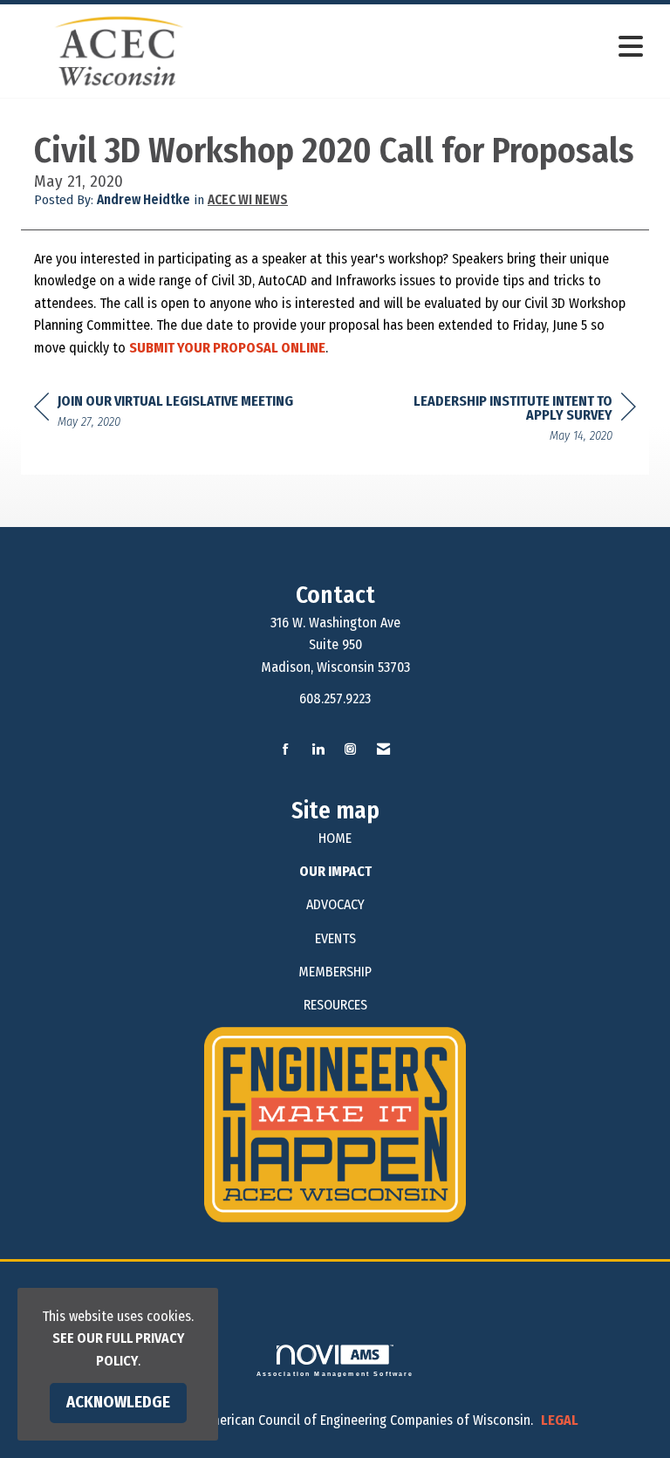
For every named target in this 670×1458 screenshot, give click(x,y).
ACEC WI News (248, 200)
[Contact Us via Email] (383, 750)
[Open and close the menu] (439, 47)
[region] (505, 421)
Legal (559, 1420)
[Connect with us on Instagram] (350, 750)
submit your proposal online (227, 347)
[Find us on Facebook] (285, 750)
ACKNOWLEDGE (118, 1402)
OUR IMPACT (335, 871)
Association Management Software (335, 1373)
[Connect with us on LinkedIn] (318, 750)
